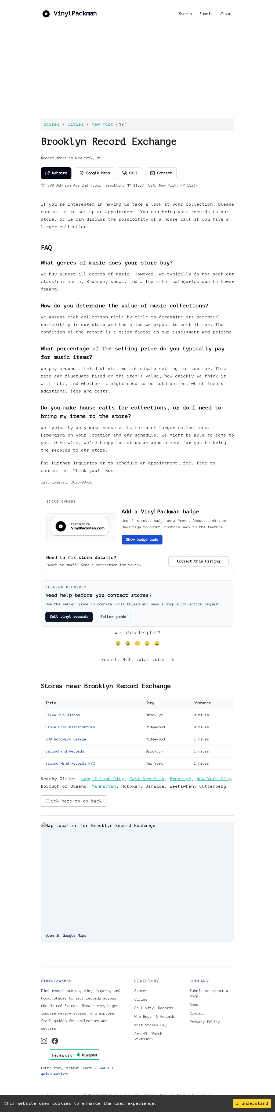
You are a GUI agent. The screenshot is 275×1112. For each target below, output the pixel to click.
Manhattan (104, 786)
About (225, 14)
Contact (164, 173)
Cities (76, 124)
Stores (185, 14)
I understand (252, 1103)
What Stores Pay (150, 1025)
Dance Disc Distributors (70, 727)
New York (102, 124)
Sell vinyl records (69, 617)
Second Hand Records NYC (70, 763)
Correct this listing (198, 561)
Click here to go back (73, 801)
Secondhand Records (64, 751)
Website (59, 173)
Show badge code (142, 539)
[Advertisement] (137, 72)
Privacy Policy (205, 1022)
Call (133, 173)
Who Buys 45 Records (154, 1017)
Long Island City (102, 778)
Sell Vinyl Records (153, 1008)
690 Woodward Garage (65, 739)
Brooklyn (180, 778)
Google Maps (98, 173)
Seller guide (113, 617)
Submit (206, 14)
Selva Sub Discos (62, 715)
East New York (146, 778)
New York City (214, 778)
